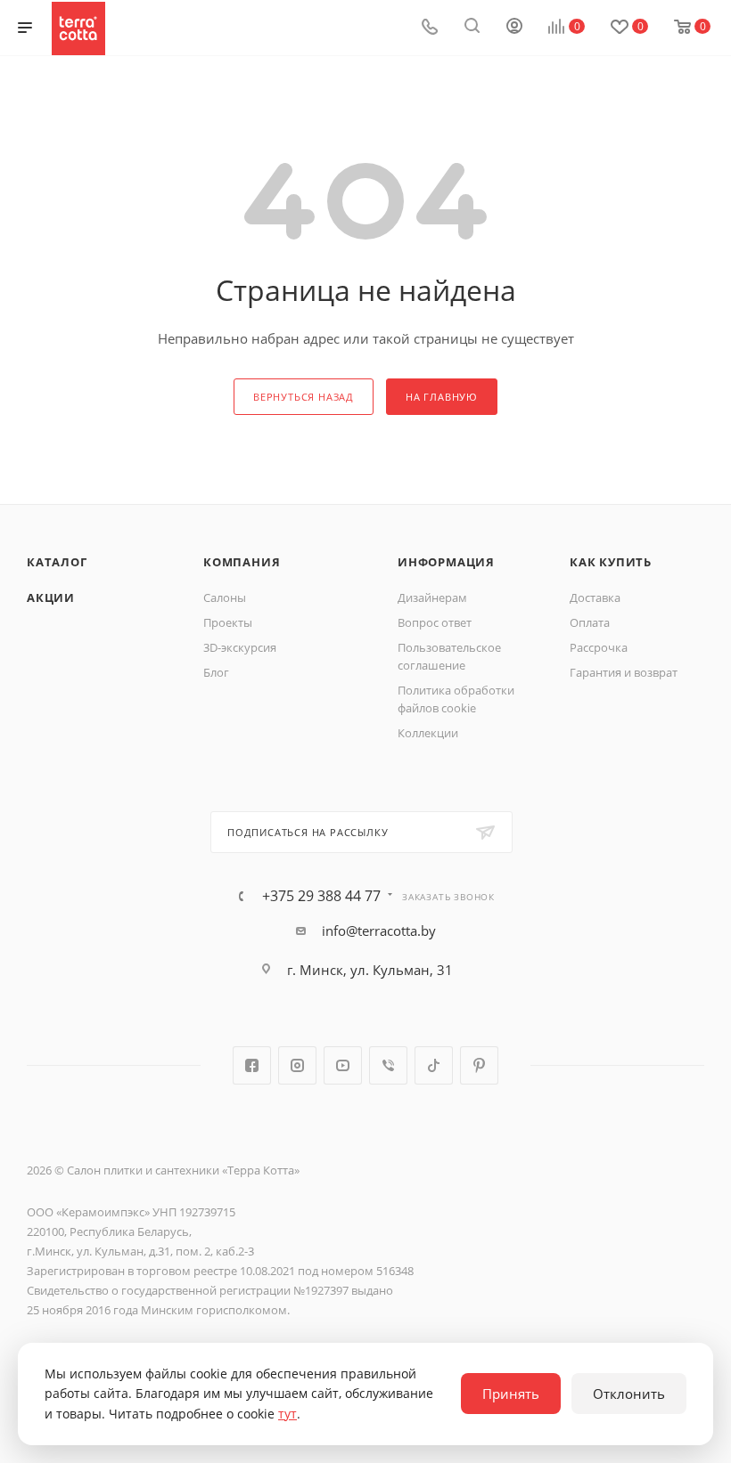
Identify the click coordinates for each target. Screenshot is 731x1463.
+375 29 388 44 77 (321, 896)
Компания (241, 562)
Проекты (227, 622)
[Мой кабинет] (514, 28)
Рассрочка (599, 647)
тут (287, 1413)
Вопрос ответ (435, 622)
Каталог (57, 562)
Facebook (252, 1065)
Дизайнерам (432, 597)
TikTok (434, 1065)
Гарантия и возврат (624, 672)
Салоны (224, 597)
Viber (388, 1065)
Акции (51, 597)
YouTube (343, 1065)
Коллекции (428, 733)
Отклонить (629, 1393)
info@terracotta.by (379, 930)
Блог (216, 672)
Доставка (595, 597)
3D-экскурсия (239, 647)
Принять (510, 1393)
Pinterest (479, 1065)
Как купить (611, 562)
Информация (446, 562)
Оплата (590, 622)
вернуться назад (303, 396)
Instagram (297, 1065)
